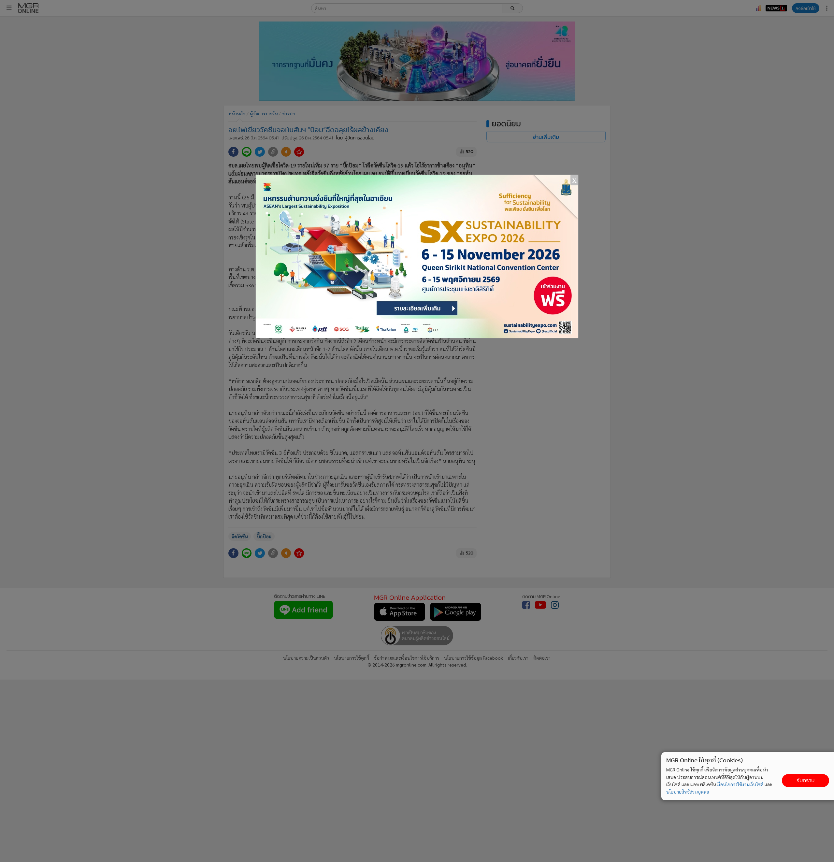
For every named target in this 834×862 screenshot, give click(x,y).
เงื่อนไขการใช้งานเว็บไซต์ (740, 784)
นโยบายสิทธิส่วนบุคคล (687, 792)
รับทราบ (805, 780)
